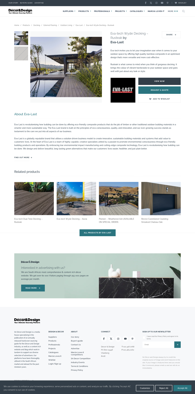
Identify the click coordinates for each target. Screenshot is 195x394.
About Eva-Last (25, 114)
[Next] (97, 67)
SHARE (171, 35)
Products (83, 11)
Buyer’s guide (77, 341)
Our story (13, 3)
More (171, 11)
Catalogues (136, 11)
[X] (151, 3)
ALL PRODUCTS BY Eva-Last (97, 233)
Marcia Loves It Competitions (77, 353)
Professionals (102, 11)
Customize (145, 388)
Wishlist (182, 3)
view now (159, 81)
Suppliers (68, 11)
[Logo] (21, 11)
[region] (97, 387)
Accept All (182, 388)
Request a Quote (159, 90)
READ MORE (33, 288)
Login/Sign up (54, 364)
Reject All (163, 388)
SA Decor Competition (81, 358)
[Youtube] (163, 3)
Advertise (39, 3)
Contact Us (76, 345)
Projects (120, 11)
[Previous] (34, 67)
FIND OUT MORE (21, 158)
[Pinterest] (168, 3)
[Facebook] (146, 3)
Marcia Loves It (156, 11)
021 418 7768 (128, 347)
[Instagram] (157, 3)
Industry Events (78, 362)
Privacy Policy (77, 370)
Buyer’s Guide (26, 3)
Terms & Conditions (79, 366)
